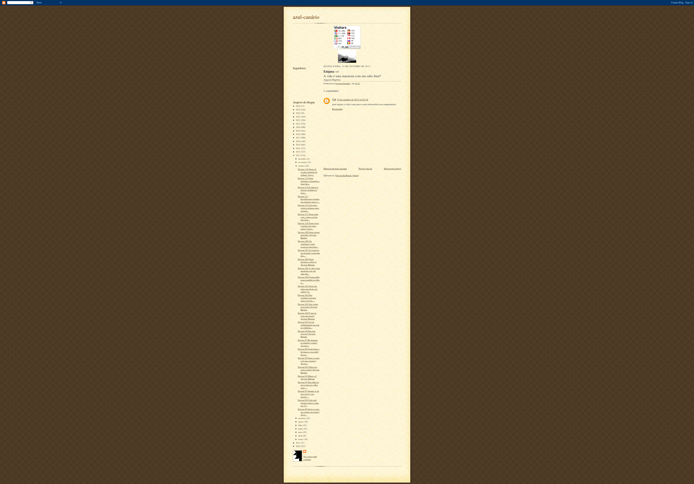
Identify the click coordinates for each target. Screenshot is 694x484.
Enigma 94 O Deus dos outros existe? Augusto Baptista (309, 370)
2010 (298, 446)
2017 (298, 137)
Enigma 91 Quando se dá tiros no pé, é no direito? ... (308, 394)
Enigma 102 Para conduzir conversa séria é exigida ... (307, 298)
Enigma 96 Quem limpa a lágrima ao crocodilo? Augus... (308, 352)
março (301, 439)
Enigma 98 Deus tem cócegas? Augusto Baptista (307, 334)
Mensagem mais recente (335, 168)
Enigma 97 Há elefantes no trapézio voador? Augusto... (308, 343)
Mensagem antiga (392, 168)
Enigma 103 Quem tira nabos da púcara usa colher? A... (307, 289)
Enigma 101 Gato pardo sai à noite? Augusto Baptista (308, 307)
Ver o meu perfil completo (310, 458)
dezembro (302, 158)
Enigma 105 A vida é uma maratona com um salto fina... (309, 271)
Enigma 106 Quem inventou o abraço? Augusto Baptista (307, 262)
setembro (302, 418)
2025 (298, 109)
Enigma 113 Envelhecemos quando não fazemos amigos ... (309, 199)
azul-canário (306, 16)
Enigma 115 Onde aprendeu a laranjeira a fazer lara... (309, 181)
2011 (298, 442)
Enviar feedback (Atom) (347, 175)
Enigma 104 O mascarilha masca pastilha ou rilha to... (309, 280)
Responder (337, 109)
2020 (298, 127)
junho (301, 428)
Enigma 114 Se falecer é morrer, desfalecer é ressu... (308, 190)
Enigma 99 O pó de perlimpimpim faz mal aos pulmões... (308, 325)
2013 (298, 151)
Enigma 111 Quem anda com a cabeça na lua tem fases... (308, 217)
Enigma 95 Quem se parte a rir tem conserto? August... (309, 361)
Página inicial (365, 168)
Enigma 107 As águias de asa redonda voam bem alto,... (309, 253)
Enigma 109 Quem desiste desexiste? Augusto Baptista (309, 235)
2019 (298, 130)
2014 (298, 148)
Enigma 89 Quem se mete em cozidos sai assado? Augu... (309, 412)
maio (300, 432)
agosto (301, 421)
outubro (301, 165)
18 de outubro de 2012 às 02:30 (352, 99)
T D (334, 99)
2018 (298, 134)
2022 (298, 120)
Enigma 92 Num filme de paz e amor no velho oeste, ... (308, 385)
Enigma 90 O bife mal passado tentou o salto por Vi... (308, 403)
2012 (298, 155)
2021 (298, 123)
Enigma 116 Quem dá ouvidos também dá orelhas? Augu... (307, 172)
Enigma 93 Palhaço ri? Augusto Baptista (307, 377)
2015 (298, 144)
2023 (298, 116)
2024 (298, 113)
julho (300, 425)
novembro (302, 162)
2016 (298, 141)
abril (300, 435)
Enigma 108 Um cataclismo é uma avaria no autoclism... (308, 244)
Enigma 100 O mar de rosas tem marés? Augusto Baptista (307, 316)
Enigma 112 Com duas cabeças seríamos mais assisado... (308, 208)
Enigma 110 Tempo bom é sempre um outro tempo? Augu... (308, 226)
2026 (298, 106)
